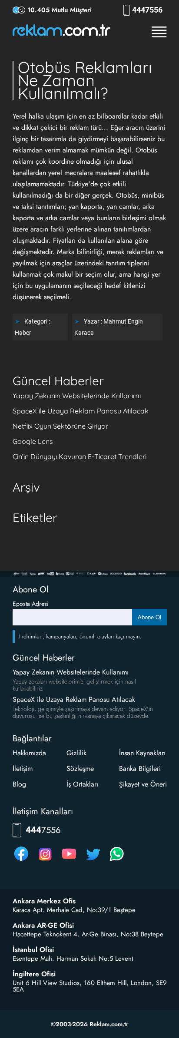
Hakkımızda (29, 753)
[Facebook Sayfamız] (21, 860)
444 (147, 10)
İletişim (23, 769)
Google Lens (33, 441)
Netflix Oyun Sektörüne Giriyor (60, 426)
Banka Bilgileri (140, 769)
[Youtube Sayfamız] (69, 860)
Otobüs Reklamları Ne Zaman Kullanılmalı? (85, 80)
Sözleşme (80, 769)
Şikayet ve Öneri (143, 784)
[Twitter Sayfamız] (93, 860)
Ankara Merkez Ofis (44, 901)
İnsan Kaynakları (142, 753)
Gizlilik (76, 753)
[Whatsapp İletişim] (117, 860)
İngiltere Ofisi (34, 974)
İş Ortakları (82, 784)
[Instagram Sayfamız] (45, 860)
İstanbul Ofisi (33, 949)
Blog (19, 784)
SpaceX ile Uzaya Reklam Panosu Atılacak (81, 411)
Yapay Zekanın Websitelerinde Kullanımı (77, 395)
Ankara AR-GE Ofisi (43, 925)
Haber (23, 332)
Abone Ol (149, 617)
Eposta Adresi (31, 604)
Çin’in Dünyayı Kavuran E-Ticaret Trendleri (79, 456)
